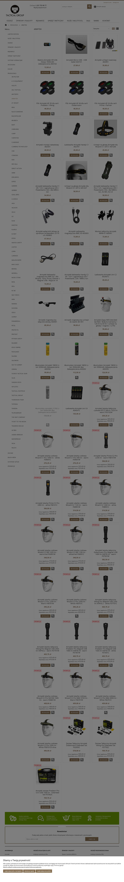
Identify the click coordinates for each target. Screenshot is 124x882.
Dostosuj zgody (29, 871)
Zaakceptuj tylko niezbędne (13, 871)
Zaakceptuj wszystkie (44, 871)
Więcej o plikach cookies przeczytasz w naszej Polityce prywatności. (22, 867)
